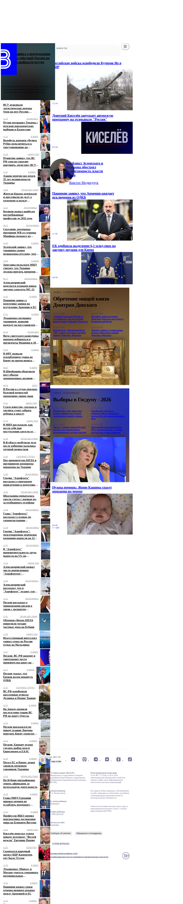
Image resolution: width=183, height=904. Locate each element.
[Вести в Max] (84, 759)
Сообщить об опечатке (61, 833)
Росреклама (54, 825)
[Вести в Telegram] (95, 759)
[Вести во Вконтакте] (107, 759)
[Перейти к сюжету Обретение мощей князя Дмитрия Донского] (89, 362)
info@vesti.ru (54, 803)
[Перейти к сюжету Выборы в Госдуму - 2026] (89, 459)
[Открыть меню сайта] (125, 46)
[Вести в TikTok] (130, 759)
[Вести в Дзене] (73, 759)
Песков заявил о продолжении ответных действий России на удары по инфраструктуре (27, 58)
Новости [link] (61, 48)
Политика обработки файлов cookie (63, 853)
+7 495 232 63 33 (57, 814)
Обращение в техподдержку (88, 833)
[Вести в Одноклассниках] (118, 759)
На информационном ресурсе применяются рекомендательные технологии (79, 857)
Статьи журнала (60, 843)
